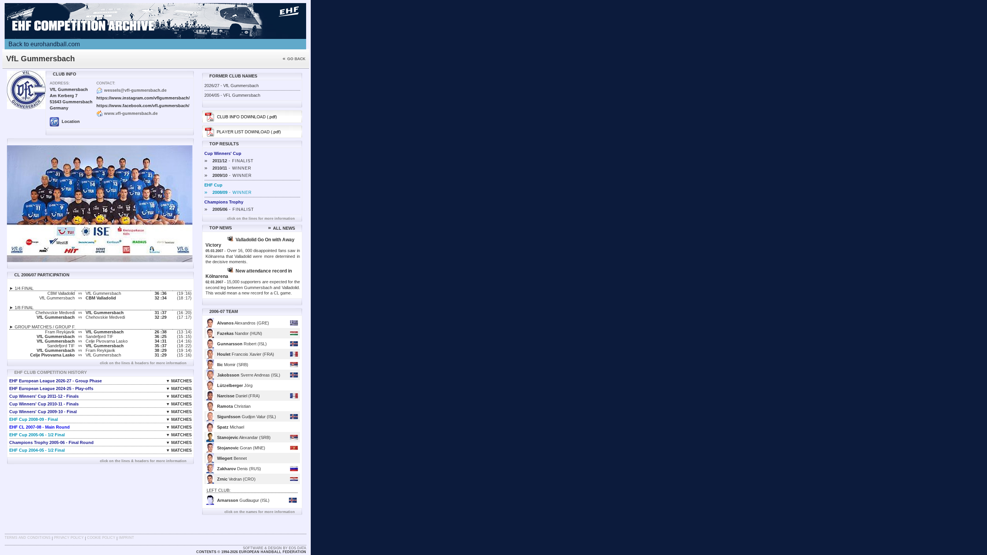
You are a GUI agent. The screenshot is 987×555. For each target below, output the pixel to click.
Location (70, 121)
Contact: (105, 83)
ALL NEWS (281, 228)
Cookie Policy (101, 538)
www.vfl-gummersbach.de (131, 113)
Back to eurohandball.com (44, 44)
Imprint (126, 538)
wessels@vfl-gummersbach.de (135, 90)
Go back (294, 59)
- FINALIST (229, 160)
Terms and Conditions (28, 538)
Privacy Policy (69, 538)
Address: (60, 83)
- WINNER (227, 168)
